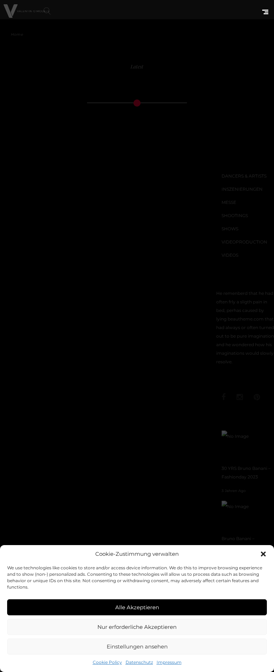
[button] (263, 554)
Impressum (169, 662)
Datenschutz (139, 662)
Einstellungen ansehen (137, 646)
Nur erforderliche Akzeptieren (137, 627)
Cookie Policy (107, 662)
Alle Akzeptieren (137, 607)
